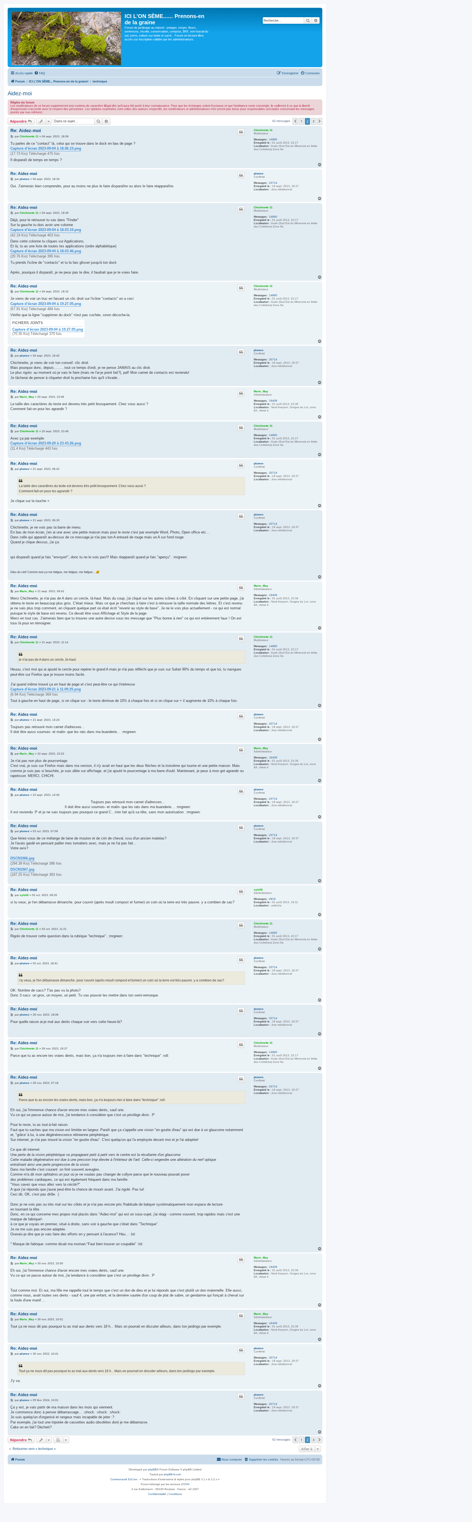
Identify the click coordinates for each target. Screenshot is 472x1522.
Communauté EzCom (123, 1479)
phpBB (152, 1469)
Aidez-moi (20, 93)
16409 (273, 400)
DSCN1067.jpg (22, 869)
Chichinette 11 (263, 130)
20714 (273, 182)
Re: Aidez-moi (25, 130)
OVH (186, 1484)
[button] (295, 121)
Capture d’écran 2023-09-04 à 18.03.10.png (45, 230)
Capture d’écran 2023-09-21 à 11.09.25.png (45, 689)
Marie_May (261, 391)
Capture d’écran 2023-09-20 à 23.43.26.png (45, 443)
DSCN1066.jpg (22, 858)
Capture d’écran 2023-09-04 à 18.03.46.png (45, 251)
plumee (259, 173)
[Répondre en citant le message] (240, 132)
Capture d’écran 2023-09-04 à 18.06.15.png (45, 148)
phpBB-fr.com (172, 1474)
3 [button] (313, 121)
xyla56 (258, 889)
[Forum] (67, 37)
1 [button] (301, 121)
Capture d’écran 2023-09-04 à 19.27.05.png (45, 304)
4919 (272, 898)
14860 (273, 139)
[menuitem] (39, 73)
